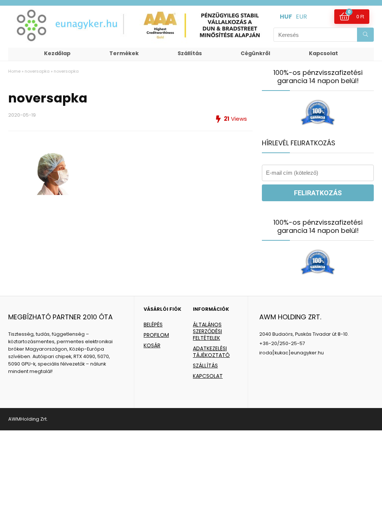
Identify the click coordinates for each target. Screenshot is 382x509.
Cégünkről (255, 53)
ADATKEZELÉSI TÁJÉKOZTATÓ (211, 352)
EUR (301, 16)
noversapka (37, 71)
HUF (286, 16)
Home (14, 71)
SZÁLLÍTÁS (205, 365)
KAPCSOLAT (208, 376)
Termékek (124, 53)
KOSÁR (152, 345)
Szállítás (190, 53)
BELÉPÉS (153, 324)
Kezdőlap (57, 53)
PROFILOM (156, 335)
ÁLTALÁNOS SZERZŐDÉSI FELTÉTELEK (207, 331)
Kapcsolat (323, 53)
